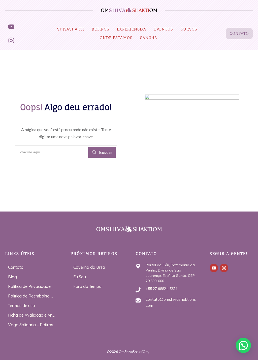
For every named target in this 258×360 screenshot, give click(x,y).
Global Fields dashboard (174, 305)
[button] (243, 345)
